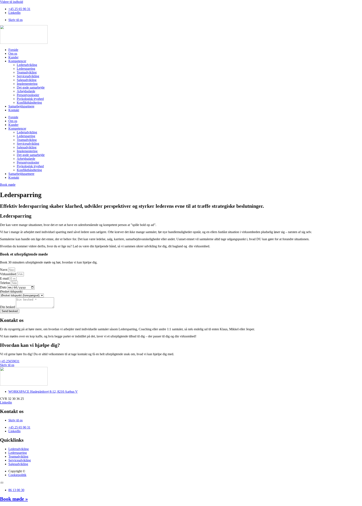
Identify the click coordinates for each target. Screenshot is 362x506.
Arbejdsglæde (26, 91)
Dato (3, 287)
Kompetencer (17, 61)
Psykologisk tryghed (30, 99)
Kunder (13, 57)
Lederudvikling (27, 65)
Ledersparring (26, 68)
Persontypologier (28, 95)
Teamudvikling (27, 72)
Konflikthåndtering (29, 102)
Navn (4, 269)
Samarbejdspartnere (21, 106)
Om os (12, 53)
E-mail (5, 278)
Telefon (5, 283)
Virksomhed (8, 274)
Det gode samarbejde (31, 87)
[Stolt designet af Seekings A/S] (2, 483)
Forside (13, 50)
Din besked (8, 307)
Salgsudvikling (26, 80)
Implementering (27, 83)
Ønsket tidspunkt (11, 291)
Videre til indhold (11, 2)
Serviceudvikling (28, 76)
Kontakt (13, 110)
